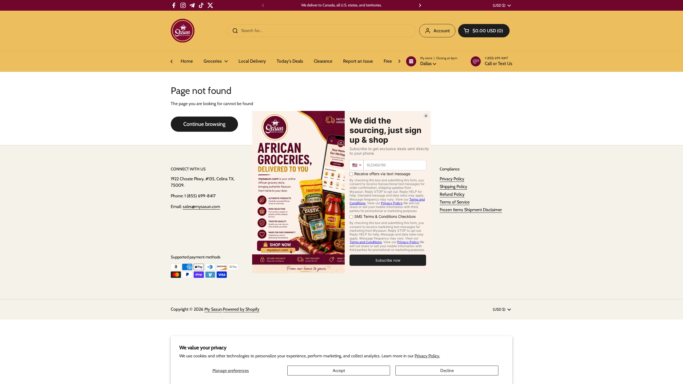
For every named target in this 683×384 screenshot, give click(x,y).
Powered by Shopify (241, 309)
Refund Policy (452, 194)
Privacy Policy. (427, 355)
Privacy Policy (452, 178)
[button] (431, 61)
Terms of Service (455, 202)
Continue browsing (204, 124)
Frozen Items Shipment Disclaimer (471, 209)
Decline (447, 370)
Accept (339, 370)
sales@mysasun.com (201, 206)
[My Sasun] (182, 31)
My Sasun (213, 309)
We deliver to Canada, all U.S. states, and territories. (341, 5)
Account (442, 30)
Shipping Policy (453, 186)
